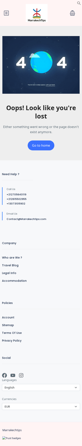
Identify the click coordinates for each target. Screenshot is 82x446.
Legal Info (9, 273)
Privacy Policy (11, 341)
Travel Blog (10, 265)
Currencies (9, 399)
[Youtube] (12, 375)
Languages (9, 380)
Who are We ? (12, 258)
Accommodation (14, 281)
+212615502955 (16, 199)
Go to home (41, 145)
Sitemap (8, 325)
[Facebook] (4, 375)
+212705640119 (16, 194)
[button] (79, 3)
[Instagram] (21, 375)
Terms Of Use (12, 333)
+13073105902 (16, 203)
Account (8, 317)
